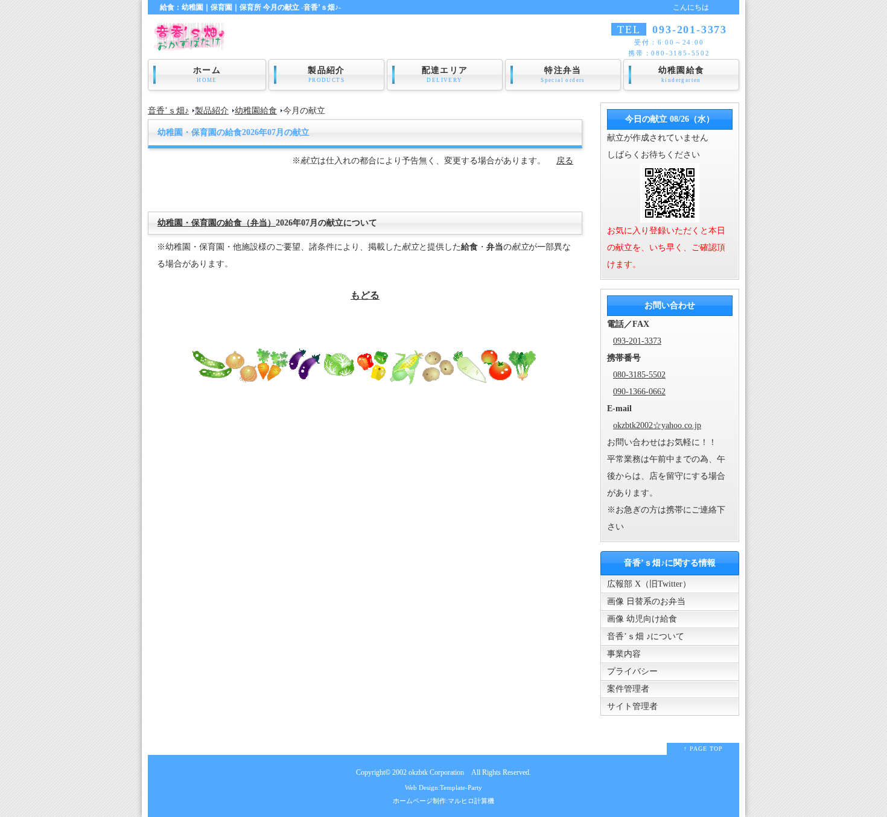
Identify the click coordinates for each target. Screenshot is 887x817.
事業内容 (624, 653)
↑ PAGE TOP (703, 748)
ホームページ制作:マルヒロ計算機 (443, 800)
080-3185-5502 (639, 374)
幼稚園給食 (681, 74)
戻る (564, 160)
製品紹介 (326, 74)
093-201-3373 (637, 340)
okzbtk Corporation (436, 773)
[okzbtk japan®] (193, 42)
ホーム (207, 74)
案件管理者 (628, 688)
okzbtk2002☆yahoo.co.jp (657, 425)
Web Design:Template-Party (443, 787)
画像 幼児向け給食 (642, 618)
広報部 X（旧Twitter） (649, 583)
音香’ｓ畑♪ (168, 110)
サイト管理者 (632, 706)
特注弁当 (563, 74)
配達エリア (445, 74)
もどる (365, 295)
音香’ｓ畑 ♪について (645, 636)
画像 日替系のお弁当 (646, 601)
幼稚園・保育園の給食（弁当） (216, 222)
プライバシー (632, 671)
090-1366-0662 (639, 391)
